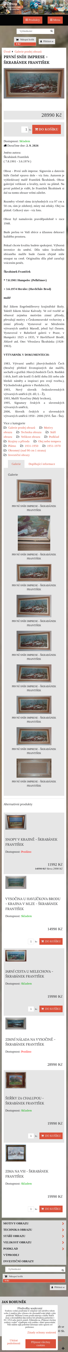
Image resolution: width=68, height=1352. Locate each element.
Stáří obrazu (14, 1236)
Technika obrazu (31, 432)
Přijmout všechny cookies (40, 1344)
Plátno (12, 446)
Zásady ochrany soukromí (41, 1332)
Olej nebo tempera (49, 441)
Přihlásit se (48, 41)
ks (30, 130)
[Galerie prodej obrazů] (34, 13)
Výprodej (11, 1255)
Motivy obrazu (16, 1223)
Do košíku (48, 129)
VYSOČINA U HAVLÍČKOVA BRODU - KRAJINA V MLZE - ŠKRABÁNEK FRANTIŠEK (32, 904)
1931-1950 (31, 446)
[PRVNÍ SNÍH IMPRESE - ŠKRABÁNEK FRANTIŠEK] (34, 84)
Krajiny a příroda (18, 441)
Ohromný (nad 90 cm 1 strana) (27, 450)
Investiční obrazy (19, 455)
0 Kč (18, 44)
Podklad (54, 436)
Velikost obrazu (30, 436)
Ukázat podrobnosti (13, 1342)
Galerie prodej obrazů (21, 427)
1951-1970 (54, 446)
